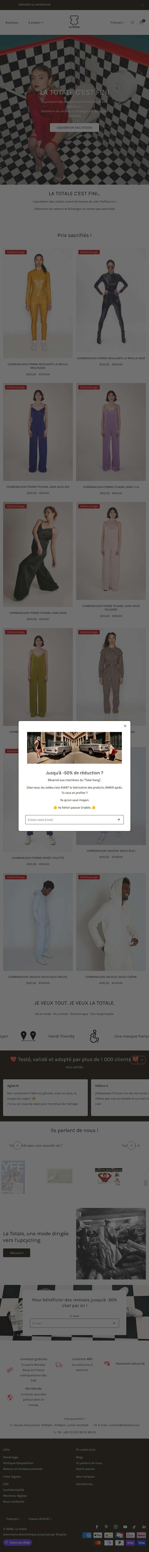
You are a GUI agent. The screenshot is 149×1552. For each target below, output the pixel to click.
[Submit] (118, 819)
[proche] (125, 726)
